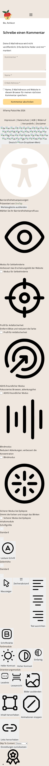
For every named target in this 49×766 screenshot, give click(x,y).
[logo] (7, 15)
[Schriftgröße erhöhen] (2, 529)
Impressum (9, 120)
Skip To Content (7, 743)
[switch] (14, 271)
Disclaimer (41, 123)
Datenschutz (23, 120)
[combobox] (24, 135)
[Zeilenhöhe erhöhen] (2, 565)
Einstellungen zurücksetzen (14, 747)
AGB (33, 120)
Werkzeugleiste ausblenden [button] (14, 207)
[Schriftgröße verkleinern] (2, 539)
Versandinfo (28, 123)
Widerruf (42, 120)
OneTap (18, 203)
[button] (31, 15)
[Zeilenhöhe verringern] (2, 576)
